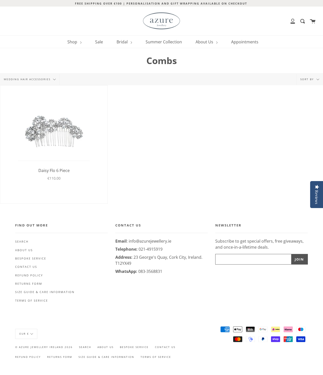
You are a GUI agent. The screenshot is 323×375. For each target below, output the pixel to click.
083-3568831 (150, 271)
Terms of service (31, 300)
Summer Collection (164, 42)
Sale (99, 42)
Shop (72, 42)
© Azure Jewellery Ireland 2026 (44, 347)
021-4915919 (151, 249)
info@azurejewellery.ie (150, 241)
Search (22, 241)
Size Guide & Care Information (44, 292)
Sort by (307, 79)
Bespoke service (30, 258)
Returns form (28, 283)
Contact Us (26, 267)
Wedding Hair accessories (28, 79)
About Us (205, 42)
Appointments (244, 42)
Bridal (123, 42)
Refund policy (29, 275)
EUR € (24, 333)
